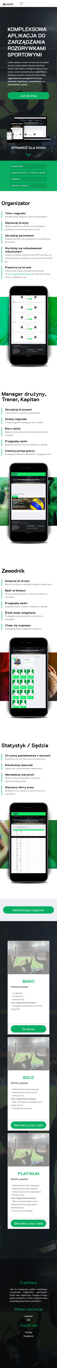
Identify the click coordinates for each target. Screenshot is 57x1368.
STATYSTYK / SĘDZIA (19, 185)
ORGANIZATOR (17, 166)
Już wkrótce (28, 96)
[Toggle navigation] (21, 3)
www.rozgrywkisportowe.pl (19, 274)
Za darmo (28, 1029)
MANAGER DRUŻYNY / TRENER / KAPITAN (28, 173)
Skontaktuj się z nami (28, 1125)
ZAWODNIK (15, 179)
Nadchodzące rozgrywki (28, 910)
